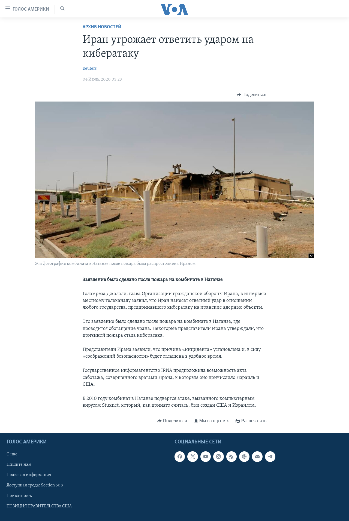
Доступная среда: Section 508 (35, 485)
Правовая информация (29, 475)
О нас (12, 454)
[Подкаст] (244, 456)
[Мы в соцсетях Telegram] (270, 456)
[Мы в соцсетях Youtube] (205, 456)
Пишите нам (19, 464)
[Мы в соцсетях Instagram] (218, 456)
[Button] (251, 94)
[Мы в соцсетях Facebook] (179, 456)
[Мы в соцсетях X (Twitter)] (192, 456)
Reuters (90, 68)
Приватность (19, 496)
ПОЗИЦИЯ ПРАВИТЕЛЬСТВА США (39, 506)
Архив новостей (102, 27)
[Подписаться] (257, 456)
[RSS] (231, 456)
